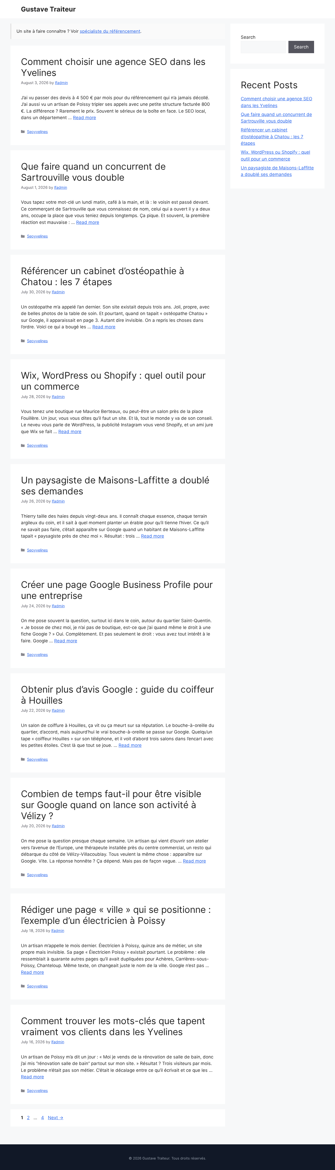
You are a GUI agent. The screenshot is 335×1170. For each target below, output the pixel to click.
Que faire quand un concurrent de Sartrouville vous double (93, 172)
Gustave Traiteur (48, 9)
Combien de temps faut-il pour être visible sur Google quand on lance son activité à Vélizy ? (111, 804)
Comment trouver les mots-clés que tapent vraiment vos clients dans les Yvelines (113, 1026)
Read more (84, 117)
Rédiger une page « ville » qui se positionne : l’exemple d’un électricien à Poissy (116, 915)
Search (248, 37)
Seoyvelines (37, 131)
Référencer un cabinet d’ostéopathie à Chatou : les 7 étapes (102, 276)
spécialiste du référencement (110, 31)
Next (55, 1117)
